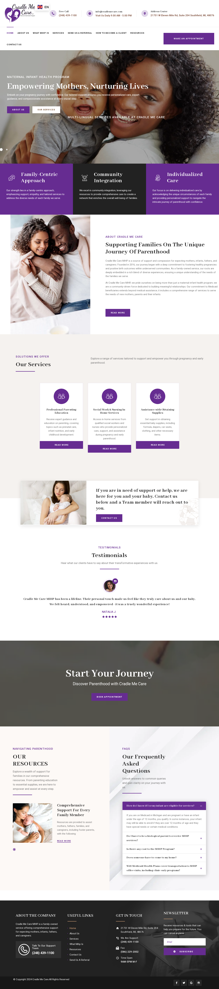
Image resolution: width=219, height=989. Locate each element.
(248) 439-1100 (68, 15)
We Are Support (129, 938)
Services (58, 33)
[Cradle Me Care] (20, 13)
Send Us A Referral (80, 33)
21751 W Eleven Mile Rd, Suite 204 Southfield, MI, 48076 (182, 15)
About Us (23, 33)
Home (10, 33)
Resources (137, 33)
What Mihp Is (41, 33)
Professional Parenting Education (61, 411)
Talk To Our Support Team (43, 947)
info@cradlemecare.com (109, 11)
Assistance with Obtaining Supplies (157, 411)
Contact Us (14, 44)
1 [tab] (14, 849)
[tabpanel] (61, 418)
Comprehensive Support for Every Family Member (73, 810)
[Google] (191, 983)
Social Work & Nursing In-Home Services (109, 411)
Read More (64, 841)
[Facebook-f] (176, 983)
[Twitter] (184, 983)
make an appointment (189, 38)
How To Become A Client (111, 33)
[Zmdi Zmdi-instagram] (199, 983)
